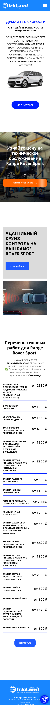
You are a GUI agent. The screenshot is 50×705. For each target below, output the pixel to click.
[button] (25, 105)
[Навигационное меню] (45, 5)
